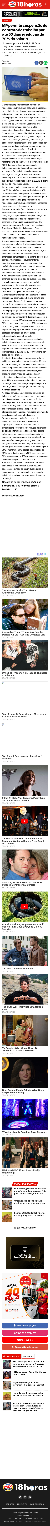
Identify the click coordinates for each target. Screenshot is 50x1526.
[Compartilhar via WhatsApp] (45, 63)
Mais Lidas (28, 1356)
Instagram (30, 485)
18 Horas (10, 1504)
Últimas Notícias (11, 1356)
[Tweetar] (41, 63)
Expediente (22, 1504)
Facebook (8, 485)
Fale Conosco (37, 1504)
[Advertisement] (25, 524)
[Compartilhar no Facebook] (36, 63)
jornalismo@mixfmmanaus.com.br (25, 1513)
